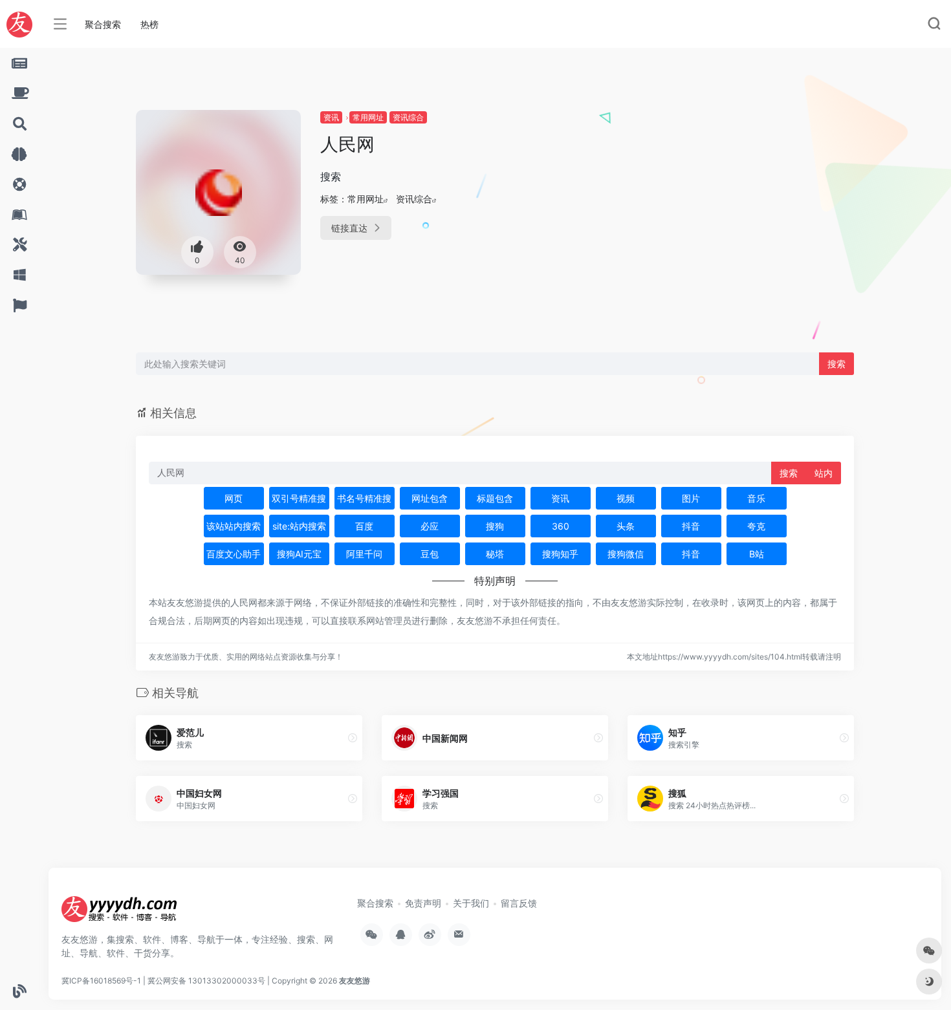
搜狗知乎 (560, 553)
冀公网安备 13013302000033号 (206, 980)
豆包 (430, 553)
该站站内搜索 (233, 526)
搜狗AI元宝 (299, 553)
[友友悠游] (119, 913)
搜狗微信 (625, 553)
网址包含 (429, 498)
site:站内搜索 (299, 526)
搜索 (836, 363)
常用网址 (368, 117)
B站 (756, 553)
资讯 (331, 117)
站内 (823, 472)
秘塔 (495, 553)
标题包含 (495, 498)
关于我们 (471, 902)
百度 (364, 526)
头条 (626, 526)
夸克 (756, 526)
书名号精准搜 (364, 498)
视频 (626, 498)
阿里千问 (364, 553)
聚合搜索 (103, 24)
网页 (233, 498)
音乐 (756, 498)
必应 (430, 526)
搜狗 (495, 526)
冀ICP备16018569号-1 (101, 980)
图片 (691, 498)
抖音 (691, 526)
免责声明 (423, 902)
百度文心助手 (233, 553)
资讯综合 (408, 117)
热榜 (149, 24)
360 (560, 526)
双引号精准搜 (299, 498)
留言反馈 (519, 902)
